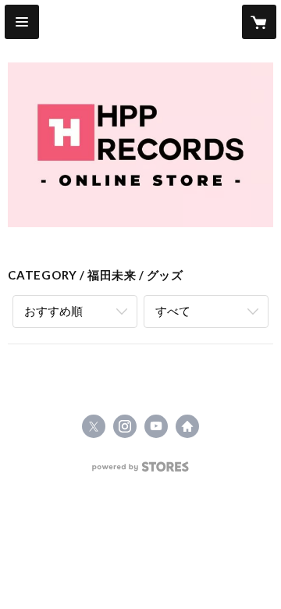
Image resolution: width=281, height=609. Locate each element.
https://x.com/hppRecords (93, 426)
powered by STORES (140, 471)
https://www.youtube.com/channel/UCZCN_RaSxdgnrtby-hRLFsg (156, 426)
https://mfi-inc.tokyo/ (187, 426)
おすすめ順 (53, 311)
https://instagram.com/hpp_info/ (125, 426)
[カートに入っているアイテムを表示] (259, 22)
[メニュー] (22, 22)
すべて (172, 311)
